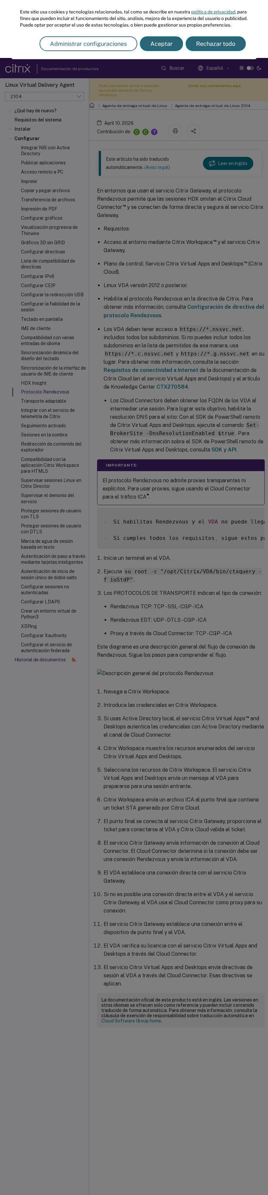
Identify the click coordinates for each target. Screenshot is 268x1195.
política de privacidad (213, 11)
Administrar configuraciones (88, 43)
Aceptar (161, 43)
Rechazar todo (215, 43)
